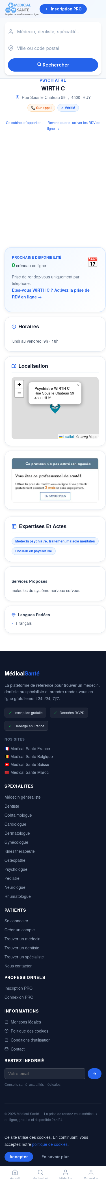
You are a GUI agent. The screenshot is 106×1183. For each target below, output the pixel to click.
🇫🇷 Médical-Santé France (27, 748)
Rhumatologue (18, 896)
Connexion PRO (19, 997)
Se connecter (16, 920)
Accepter (19, 1156)
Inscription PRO (66, 8)
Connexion (91, 1178)
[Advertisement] (53, 181)
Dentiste (12, 806)
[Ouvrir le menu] (95, 9)
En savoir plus (56, 1156)
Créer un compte (20, 929)
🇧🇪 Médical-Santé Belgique (29, 756)
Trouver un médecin (22, 938)
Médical (22, 673)
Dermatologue (17, 833)
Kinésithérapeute (20, 851)
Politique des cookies (29, 1031)
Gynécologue (16, 842)
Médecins (65, 1178)
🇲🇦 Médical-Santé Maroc (27, 772)
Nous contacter (18, 966)
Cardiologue (15, 824)
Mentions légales (26, 1022)
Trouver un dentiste (22, 948)
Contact (18, 1049)
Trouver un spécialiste (24, 957)
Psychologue (16, 869)
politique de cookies (50, 1144)
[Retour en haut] (95, 1160)
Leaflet (68, 436)
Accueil (15, 1178)
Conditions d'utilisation (31, 1040)
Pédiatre (12, 878)
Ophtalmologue (18, 815)
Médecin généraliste (23, 797)
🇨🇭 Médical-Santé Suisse (27, 764)
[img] (55, 408)
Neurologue (15, 887)
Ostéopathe (15, 860)
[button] (55, 408)
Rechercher (55, 65)
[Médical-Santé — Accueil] (22, 9)
